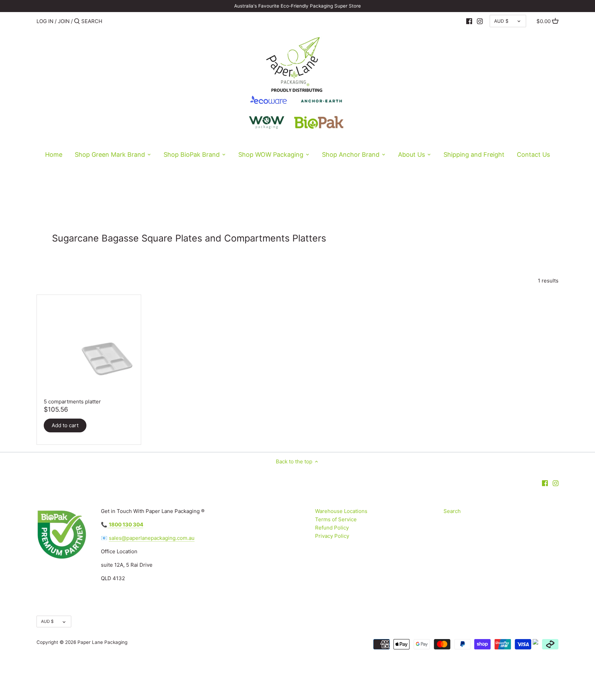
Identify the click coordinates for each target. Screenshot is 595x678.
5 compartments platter (72, 401)
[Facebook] (469, 21)
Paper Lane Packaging (102, 642)
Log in (44, 21)
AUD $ (501, 21)
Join (64, 21)
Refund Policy (332, 527)
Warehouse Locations (341, 511)
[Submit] (77, 22)
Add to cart (65, 425)
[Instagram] (480, 21)
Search (452, 511)
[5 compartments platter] (89, 347)
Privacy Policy (332, 536)
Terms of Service (336, 519)
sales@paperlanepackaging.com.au (152, 538)
